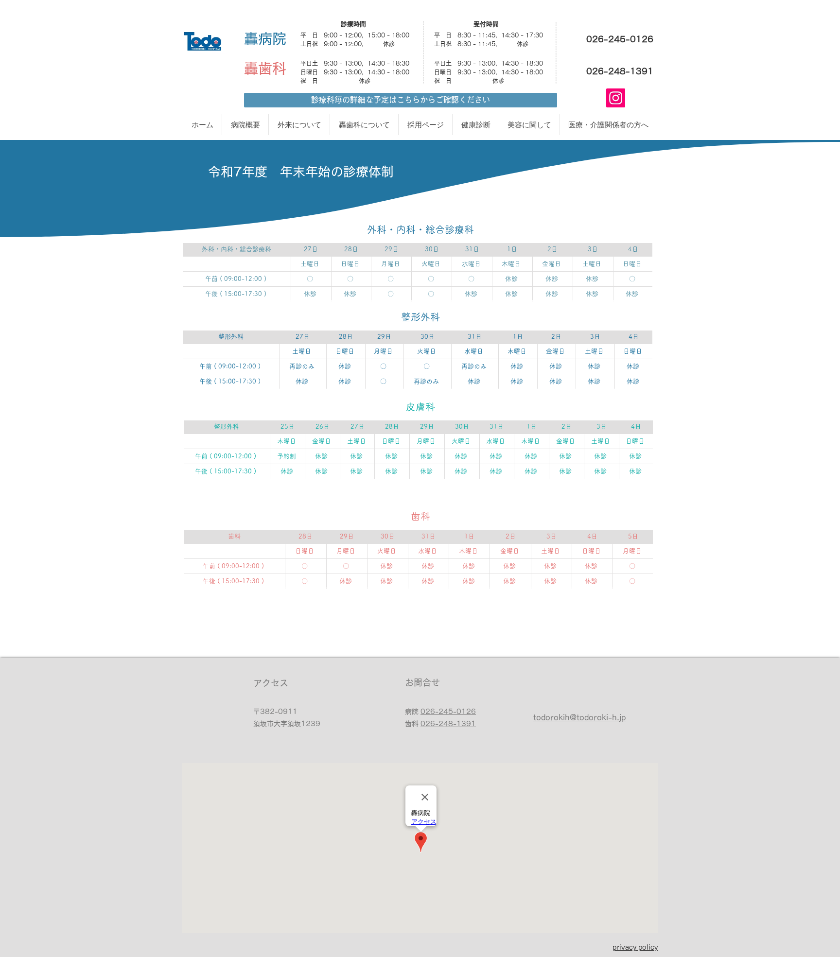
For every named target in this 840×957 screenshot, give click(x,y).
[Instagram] (615, 97)
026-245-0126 (448, 711)
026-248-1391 (448, 723)
